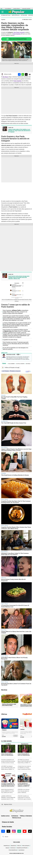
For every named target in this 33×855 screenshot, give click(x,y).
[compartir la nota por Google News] (29, 74)
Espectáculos (15, 15)
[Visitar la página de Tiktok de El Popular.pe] (30, 831)
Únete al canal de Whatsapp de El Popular (18, 38)
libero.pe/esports (25, 845)
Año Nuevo (5, 77)
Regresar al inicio (8, 804)
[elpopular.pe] (16, 13)
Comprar (15, 735)
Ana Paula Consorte (19, 32)
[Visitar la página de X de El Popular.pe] (8, 831)
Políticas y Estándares (26, 816)
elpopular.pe (13, 845)
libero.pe (19, 845)
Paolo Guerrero (17, 34)
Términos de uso (16, 817)
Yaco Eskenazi (8, 8)
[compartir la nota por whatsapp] (22, 74)
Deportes (3, 19)
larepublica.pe (7, 845)
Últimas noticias (5, 15)
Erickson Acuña (7, 74)
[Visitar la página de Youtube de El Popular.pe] (24, 831)
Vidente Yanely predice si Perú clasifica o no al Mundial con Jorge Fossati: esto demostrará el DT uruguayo (19, 130)
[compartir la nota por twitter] (26, 74)
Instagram (28, 363)
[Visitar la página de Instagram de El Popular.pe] (14, 831)
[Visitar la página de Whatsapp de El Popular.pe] (19, 831)
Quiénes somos (5, 816)
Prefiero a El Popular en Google (12, 367)
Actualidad (24, 15)
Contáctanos (14, 816)
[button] (2, 12)
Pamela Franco (16, 8)
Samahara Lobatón (26, 8)
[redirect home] (16, 811)
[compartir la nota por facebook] (19, 74)
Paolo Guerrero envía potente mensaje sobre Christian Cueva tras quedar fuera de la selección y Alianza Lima (18, 277)
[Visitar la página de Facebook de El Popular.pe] (3, 831)
